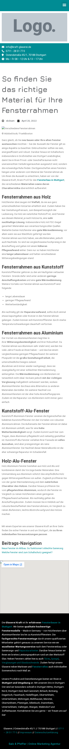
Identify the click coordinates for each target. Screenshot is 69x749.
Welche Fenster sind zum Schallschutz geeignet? (27, 552)
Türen (47, 658)
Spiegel (55, 658)
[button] (64, 5)
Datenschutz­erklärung (46, 732)
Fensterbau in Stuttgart (50, 179)
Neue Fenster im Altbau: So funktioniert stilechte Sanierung (32, 548)
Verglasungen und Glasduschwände (20, 662)
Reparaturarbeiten (28, 650)
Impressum (26, 732)
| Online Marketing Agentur (35, 743)
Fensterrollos (40, 666)
